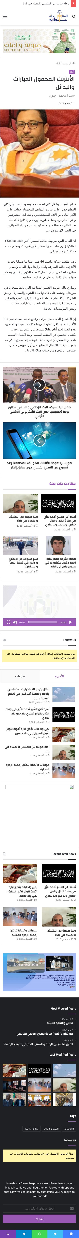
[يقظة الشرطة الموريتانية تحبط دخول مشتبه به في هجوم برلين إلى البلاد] (58, 545)
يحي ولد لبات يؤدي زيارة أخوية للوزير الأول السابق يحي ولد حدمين (27, 731)
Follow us (70, 1140)
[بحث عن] (74, 17)
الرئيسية (67, 63)
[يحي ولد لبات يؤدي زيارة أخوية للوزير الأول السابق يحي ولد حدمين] (63, 734)
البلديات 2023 (51, 1128)
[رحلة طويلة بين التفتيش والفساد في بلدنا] (20, 503)
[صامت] (15, 622)
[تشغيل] (70, 622)
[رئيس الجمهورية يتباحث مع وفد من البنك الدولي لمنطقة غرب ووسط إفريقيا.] (14, 1099)
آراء (58, 63)
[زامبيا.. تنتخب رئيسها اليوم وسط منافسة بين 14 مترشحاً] (14, 1085)
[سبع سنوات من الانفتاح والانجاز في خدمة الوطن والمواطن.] (20, 545)
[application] (39, 605)
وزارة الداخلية (31, 1128)
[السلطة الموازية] (59, 16)
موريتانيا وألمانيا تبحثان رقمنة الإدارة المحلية (27, 767)
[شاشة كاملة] (8, 622)
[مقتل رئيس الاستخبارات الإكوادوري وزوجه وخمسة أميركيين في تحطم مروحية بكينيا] (63, 694)
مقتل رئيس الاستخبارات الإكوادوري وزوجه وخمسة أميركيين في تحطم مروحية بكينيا (28, 694)
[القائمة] (5, 17)
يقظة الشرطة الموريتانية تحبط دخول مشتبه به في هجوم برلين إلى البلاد (60, 562)
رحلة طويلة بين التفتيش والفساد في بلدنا (46, 3)
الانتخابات (69, 1128)
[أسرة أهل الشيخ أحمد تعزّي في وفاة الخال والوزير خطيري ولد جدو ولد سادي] (58, 503)
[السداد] (39, 40)
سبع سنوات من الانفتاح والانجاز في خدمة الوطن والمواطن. (23, 562)
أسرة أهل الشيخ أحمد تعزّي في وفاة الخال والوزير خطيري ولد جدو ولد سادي (60, 520)
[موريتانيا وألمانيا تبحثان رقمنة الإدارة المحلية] (63, 770)
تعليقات (20, 676)
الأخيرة (59, 676)
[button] (39, 606)
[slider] (42, 622)
